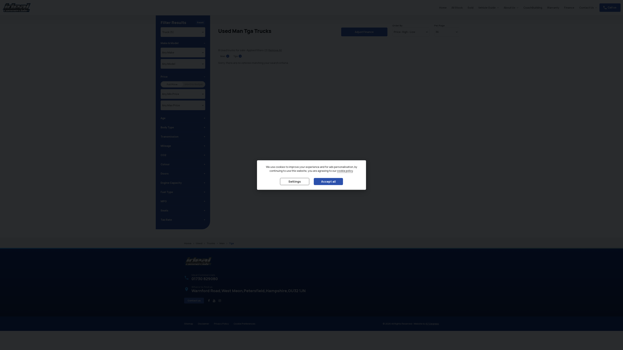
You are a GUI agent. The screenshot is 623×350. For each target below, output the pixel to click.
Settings (294, 181)
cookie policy (345, 171)
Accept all (328, 181)
